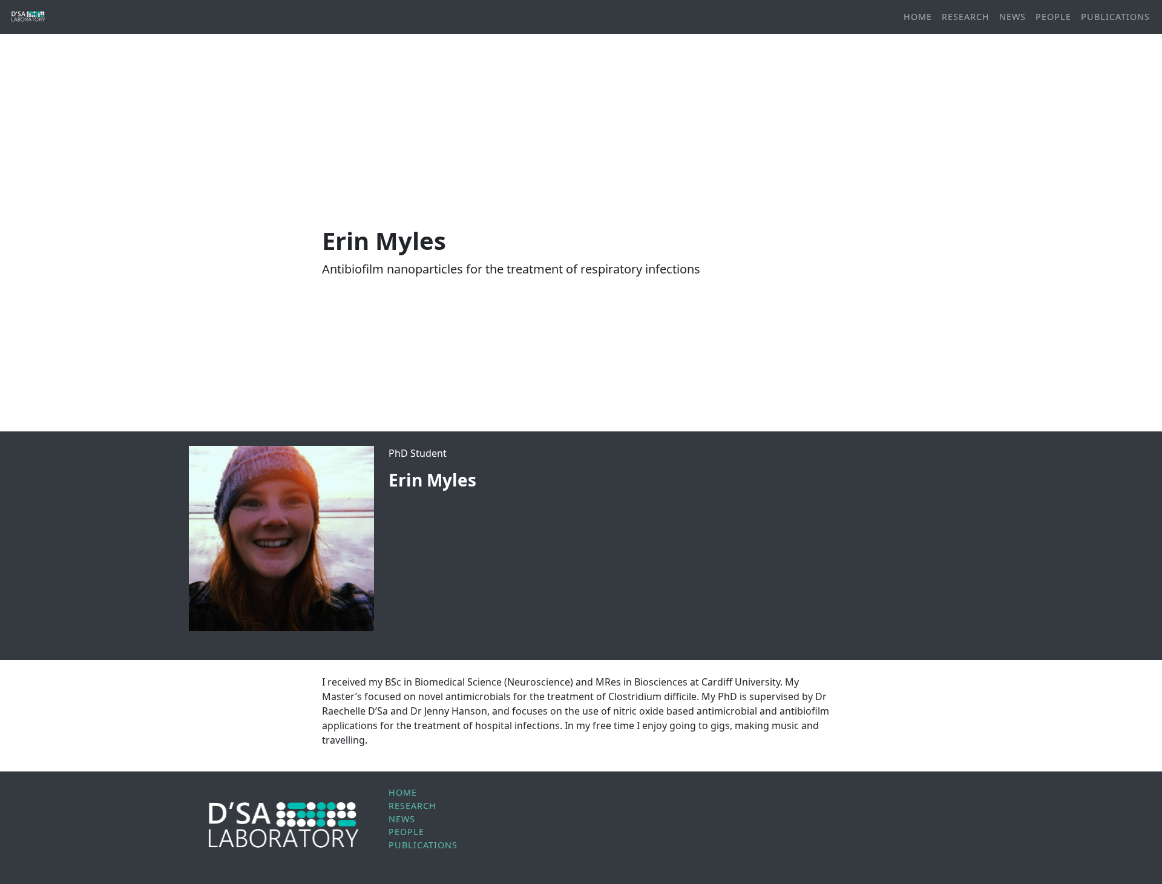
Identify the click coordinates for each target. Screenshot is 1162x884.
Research (966, 16)
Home (918, 16)
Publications (1115, 16)
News (1012, 16)
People (1053, 16)
